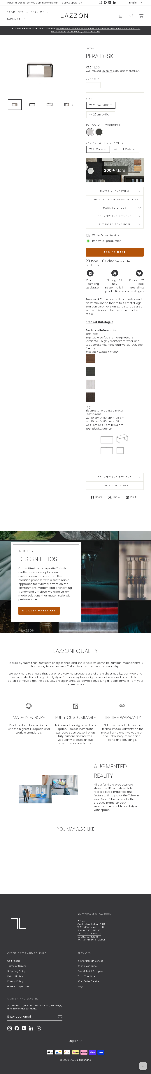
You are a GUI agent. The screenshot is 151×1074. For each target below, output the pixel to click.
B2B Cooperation (72, 2)
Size (89, 98)
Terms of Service (17, 966)
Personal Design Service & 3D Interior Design (32, 2)
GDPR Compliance (18, 986)
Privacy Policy (15, 981)
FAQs (80, 986)
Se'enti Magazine (87, 966)
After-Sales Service (88, 981)
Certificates (13, 960)
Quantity (93, 78)
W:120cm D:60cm (100, 105)
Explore (14, 18)
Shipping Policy (16, 971)
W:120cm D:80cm (100, 114)
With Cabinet (98, 149)
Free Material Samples (90, 971)
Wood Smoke (99, 132)
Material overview (114, 191)
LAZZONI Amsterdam (89, 933)
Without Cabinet (125, 149)
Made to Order (114, 207)
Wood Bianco (90, 132)
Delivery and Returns (115, 216)
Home (89, 48)
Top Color (103, 124)
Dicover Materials (39, 610)
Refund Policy (15, 976)
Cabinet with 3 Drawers (105, 142)
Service (38, 12)
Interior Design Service (90, 960)
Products (16, 12)
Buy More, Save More (115, 224)
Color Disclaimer (115, 485)
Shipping (107, 71)
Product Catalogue (99, 322)
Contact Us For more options (114, 199)
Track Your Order (87, 976)
